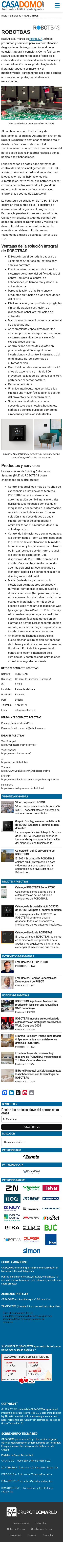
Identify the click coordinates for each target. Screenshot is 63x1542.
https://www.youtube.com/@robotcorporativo (25, 770)
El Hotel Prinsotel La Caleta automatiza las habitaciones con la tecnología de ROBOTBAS (38, 1074)
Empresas (15, 15)
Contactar (48, 1535)
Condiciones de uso (41, 1529)
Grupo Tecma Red (38, 1439)
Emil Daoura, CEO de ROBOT (31, 962)
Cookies (32, 1535)
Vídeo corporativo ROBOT (30, 802)
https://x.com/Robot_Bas (14, 762)
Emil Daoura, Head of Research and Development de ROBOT (35, 979)
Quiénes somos (21, 1523)
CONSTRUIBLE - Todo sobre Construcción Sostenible (29, 1467)
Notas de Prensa (16, 1529)
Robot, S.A (35, 38)
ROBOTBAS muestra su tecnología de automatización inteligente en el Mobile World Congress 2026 (38, 1022)
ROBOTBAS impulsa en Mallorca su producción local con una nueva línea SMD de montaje (36, 1005)
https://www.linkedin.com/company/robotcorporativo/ (30, 779)
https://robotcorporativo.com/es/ (19, 744)
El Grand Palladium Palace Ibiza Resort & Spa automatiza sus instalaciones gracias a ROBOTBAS (38, 1039)
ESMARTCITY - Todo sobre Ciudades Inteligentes (26, 1481)
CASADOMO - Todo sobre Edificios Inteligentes (25, 1460)
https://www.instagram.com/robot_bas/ (22, 788)
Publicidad (41, 1523)
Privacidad (15, 1535)
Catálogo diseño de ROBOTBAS (33, 932)
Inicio (4, 15)
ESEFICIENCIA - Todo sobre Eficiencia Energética (26, 1474)
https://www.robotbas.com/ (16, 753)
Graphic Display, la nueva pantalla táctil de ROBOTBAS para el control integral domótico (37, 825)
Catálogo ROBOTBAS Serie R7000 (35, 887)
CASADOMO (23, 6)
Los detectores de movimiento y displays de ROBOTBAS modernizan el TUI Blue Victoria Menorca (38, 1057)
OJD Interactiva (42, 1299)
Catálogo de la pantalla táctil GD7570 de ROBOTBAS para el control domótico (38, 908)
